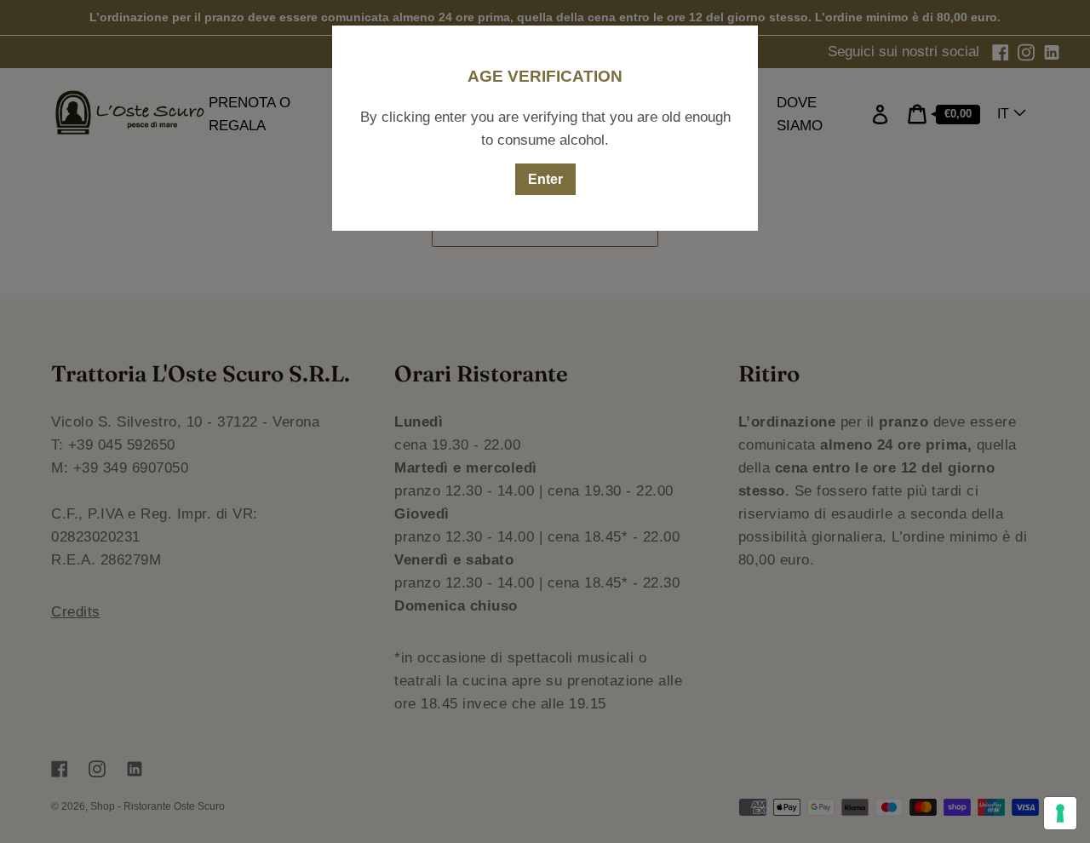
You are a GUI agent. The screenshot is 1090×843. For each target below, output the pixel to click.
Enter (545, 179)
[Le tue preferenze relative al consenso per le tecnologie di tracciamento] (1060, 813)
